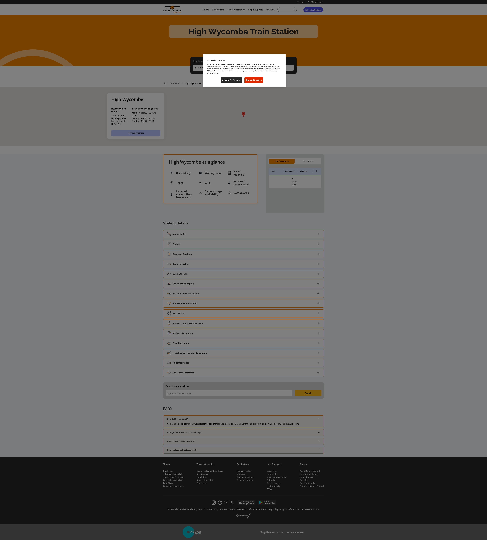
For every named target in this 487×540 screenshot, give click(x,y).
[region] (244, 70)
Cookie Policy (214, 73)
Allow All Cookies (254, 80)
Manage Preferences (231, 80)
